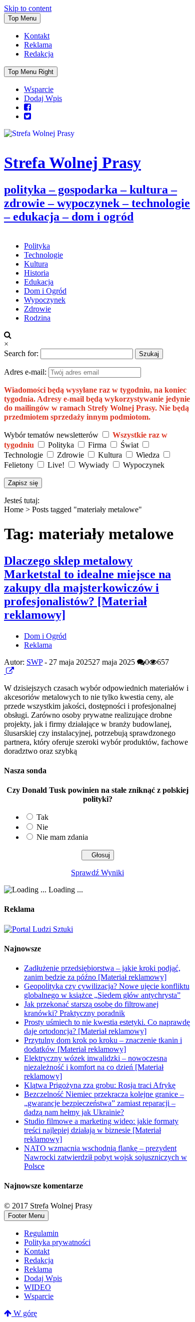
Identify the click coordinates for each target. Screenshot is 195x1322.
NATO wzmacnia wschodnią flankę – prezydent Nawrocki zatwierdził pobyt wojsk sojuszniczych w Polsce (105, 1157)
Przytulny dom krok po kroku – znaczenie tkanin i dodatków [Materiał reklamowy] (103, 1044)
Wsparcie (39, 89)
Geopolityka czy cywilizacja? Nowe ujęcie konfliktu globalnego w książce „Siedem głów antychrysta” (107, 990)
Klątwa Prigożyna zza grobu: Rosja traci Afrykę (100, 1085)
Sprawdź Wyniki (97, 872)
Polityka (37, 246)
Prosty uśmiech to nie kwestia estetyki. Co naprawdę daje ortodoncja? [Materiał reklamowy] (107, 1026)
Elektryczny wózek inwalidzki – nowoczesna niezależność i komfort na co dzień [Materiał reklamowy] (95, 1067)
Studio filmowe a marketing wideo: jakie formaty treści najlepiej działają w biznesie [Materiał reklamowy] (101, 1130)
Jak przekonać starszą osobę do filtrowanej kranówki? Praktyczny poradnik (91, 1008)
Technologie (43, 255)
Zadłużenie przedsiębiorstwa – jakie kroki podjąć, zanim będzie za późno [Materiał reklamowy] (102, 972)
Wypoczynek (45, 300)
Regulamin (41, 1233)
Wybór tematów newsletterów (51, 435)
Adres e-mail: (26, 372)
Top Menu (22, 18)
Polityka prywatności (57, 1242)
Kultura (36, 264)
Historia (36, 273)
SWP (34, 662)
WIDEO (37, 1287)
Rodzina (37, 318)
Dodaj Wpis (43, 98)
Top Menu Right (31, 72)
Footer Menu (26, 1215)
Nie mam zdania (62, 837)
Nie (42, 827)
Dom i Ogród (45, 291)
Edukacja (39, 282)
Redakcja (39, 54)
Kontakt (37, 36)
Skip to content (28, 8)
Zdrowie (37, 309)
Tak (42, 817)
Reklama (38, 45)
